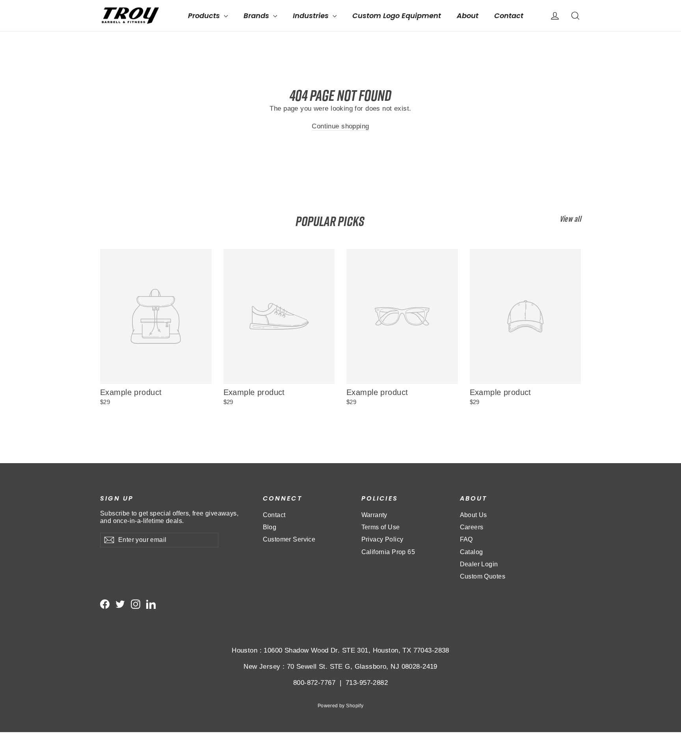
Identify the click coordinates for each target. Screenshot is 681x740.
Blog (270, 527)
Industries (312, 15)
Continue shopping (340, 126)
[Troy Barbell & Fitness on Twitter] (120, 604)
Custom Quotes (483, 576)
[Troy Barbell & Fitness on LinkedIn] (151, 604)
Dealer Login (479, 564)
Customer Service (289, 539)
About (467, 15)
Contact (508, 15)
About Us (473, 515)
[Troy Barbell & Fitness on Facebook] (105, 604)
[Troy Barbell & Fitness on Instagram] (135, 604)
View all (570, 219)
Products (205, 15)
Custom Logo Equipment (396, 15)
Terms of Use (380, 527)
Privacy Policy (382, 539)
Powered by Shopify (341, 705)
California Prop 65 (388, 552)
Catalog (471, 552)
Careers (472, 527)
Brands (257, 15)
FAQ (466, 539)
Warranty (374, 515)
